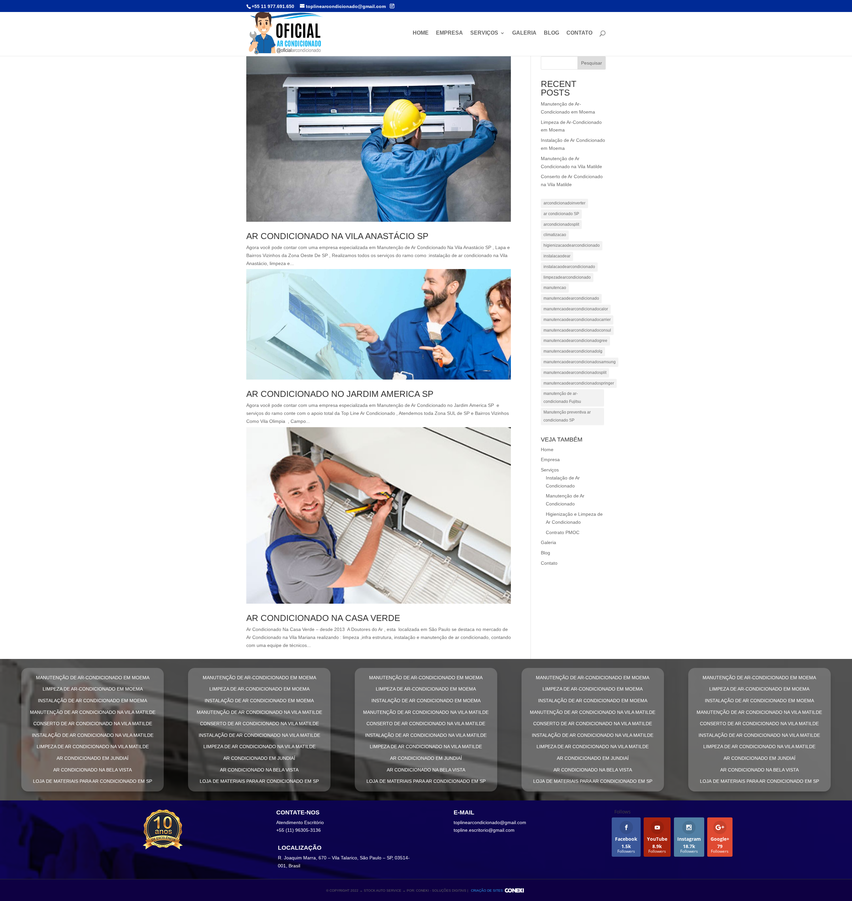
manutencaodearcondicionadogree (575, 340)
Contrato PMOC (562, 532)
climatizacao (554, 234)
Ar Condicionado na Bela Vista (92, 769)
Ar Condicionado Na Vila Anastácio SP (337, 236)
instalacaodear (556, 256)
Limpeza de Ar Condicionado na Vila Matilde (93, 746)
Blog (551, 33)
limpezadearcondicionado (567, 277)
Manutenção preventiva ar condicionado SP (567, 416)
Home (421, 33)
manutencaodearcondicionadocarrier (577, 319)
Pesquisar (591, 63)
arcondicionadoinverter (564, 203)
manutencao (554, 287)
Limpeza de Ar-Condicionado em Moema (93, 689)
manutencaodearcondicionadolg (572, 351)
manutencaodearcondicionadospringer (578, 383)
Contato (579, 33)
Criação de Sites (487, 890)
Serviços (484, 33)
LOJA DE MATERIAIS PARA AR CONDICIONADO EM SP (92, 781)
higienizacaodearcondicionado (571, 245)
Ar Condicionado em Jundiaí (92, 758)
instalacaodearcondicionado (569, 266)
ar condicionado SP (561, 213)
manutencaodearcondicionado (571, 298)
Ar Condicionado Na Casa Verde (323, 618)
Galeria (524, 33)
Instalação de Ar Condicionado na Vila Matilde (92, 735)
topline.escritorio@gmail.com (484, 830)
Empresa (449, 33)
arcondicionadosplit (561, 224)
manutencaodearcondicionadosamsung (579, 362)
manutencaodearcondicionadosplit (574, 372)
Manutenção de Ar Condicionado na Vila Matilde (92, 712)
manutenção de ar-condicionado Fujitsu (562, 397)
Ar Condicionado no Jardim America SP (339, 394)
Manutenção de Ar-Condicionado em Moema (92, 677)
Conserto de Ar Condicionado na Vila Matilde (92, 723)
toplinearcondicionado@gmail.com (490, 822)
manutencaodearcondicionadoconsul (577, 330)
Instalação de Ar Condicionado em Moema (92, 700)
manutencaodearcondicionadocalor (575, 309)
